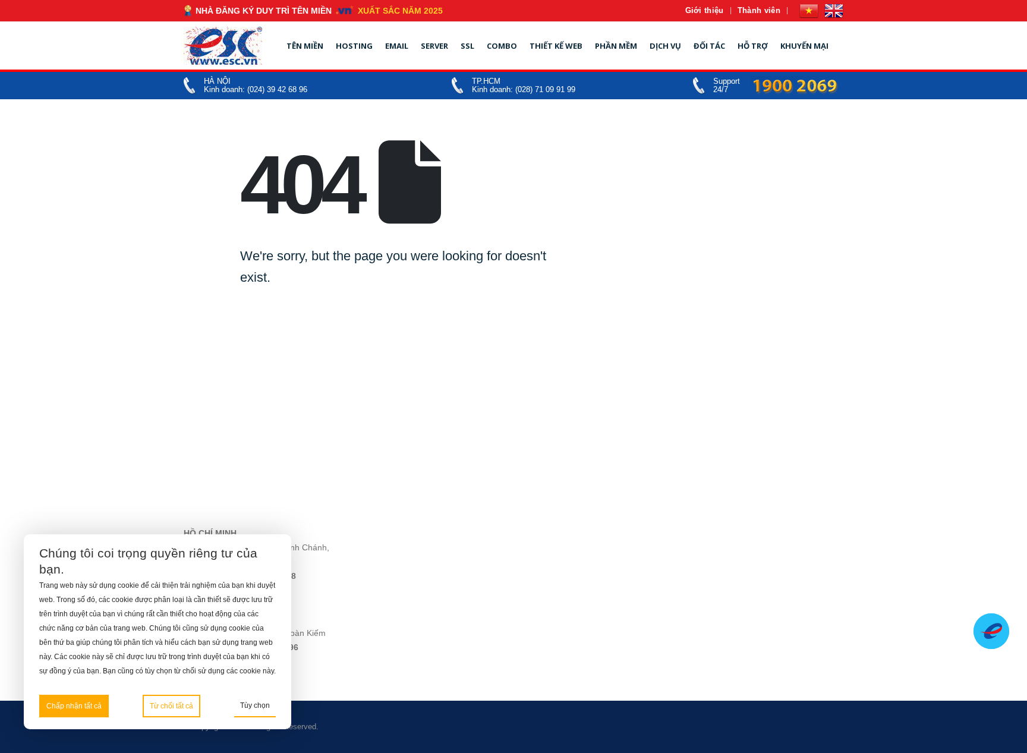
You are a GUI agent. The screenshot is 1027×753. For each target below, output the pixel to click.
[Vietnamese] (808, 10)
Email (396, 45)
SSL (467, 45)
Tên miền (304, 45)
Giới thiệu (704, 10)
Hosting (354, 45)
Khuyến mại (804, 45)
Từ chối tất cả (171, 706)
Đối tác (709, 45)
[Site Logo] (223, 46)
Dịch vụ (665, 45)
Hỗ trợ (753, 45)
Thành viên (759, 10)
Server (434, 45)
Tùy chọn (255, 705)
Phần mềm (616, 45)
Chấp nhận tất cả (74, 706)
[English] (833, 10)
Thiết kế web (556, 45)
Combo (502, 45)
